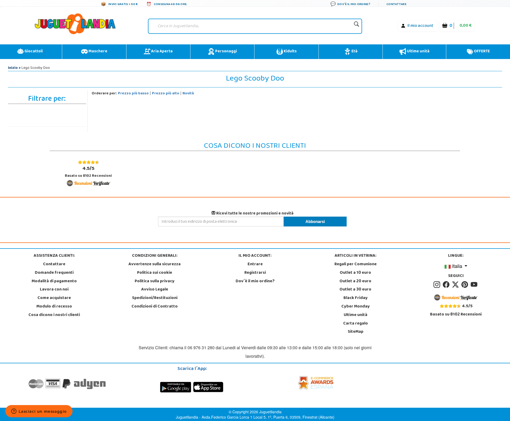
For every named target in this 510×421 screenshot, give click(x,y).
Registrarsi (255, 273)
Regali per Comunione (355, 264)
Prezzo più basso (133, 94)
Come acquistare (54, 298)
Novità (188, 94)
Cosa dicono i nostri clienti (54, 315)
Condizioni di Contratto (154, 306)
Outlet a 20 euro (355, 281)
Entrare (255, 264)
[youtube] (474, 284)
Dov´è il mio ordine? (255, 281)
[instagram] (437, 284)
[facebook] (447, 284)
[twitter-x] (456, 284)
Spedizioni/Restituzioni (154, 298)
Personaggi (225, 52)
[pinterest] (465, 284)
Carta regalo (355, 323)
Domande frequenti (54, 273)
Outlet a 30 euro (355, 289)
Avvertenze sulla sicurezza (155, 264)
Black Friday (355, 298)
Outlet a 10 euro (355, 273)
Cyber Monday (355, 306)
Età (354, 52)
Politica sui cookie (154, 273)
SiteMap (355, 332)
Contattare (54, 264)
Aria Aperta (161, 52)
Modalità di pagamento (54, 281)
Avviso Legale (154, 289)
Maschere (97, 52)
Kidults (290, 52)
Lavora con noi (54, 289)
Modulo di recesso (54, 306)
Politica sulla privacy (155, 281)
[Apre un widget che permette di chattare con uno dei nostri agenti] (39, 411)
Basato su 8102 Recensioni (88, 172)
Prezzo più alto (165, 94)
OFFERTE (481, 52)
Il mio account (420, 26)
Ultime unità (418, 52)
